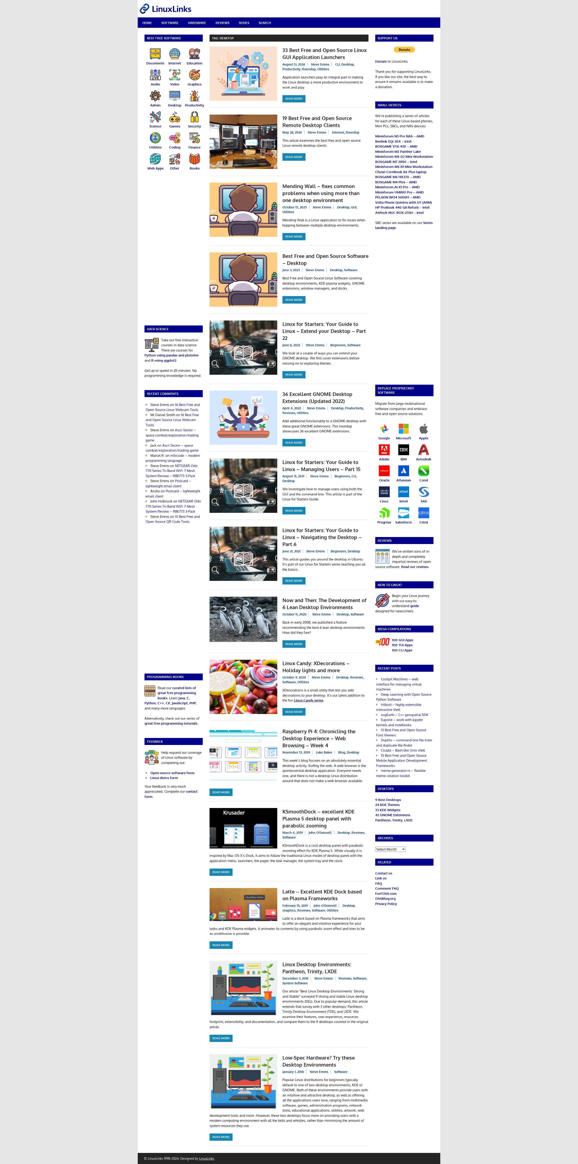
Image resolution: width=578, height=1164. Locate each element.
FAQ (378, 883)
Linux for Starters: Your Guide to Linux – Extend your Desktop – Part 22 (324, 331)
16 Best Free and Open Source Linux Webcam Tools (172, 420)
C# (168, 703)
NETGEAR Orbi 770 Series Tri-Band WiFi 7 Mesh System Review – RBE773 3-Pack (172, 471)
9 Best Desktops (388, 800)
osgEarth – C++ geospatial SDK (404, 715)
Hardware (197, 23)
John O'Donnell (320, 832)
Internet (338, 132)
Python (150, 703)
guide (414, 606)
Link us (381, 878)
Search (265, 23)
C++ (161, 703)
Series (244, 23)
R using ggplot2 (163, 360)
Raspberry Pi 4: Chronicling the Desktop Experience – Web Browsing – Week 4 (318, 738)
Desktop (347, 64)
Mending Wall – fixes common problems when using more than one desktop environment (320, 193)
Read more (294, 98)
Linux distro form (164, 778)
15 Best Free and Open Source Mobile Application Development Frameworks (401, 760)
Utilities (323, 69)
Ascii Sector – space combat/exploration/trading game (172, 435)
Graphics (289, 910)
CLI (337, 64)
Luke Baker (324, 752)
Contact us (383, 873)
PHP (192, 703)
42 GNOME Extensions (392, 815)
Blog (341, 752)
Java (181, 698)
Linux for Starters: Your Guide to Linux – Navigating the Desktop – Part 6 (322, 537)
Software (170, 23)
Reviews (222, 23)
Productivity (291, 69)
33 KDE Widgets (387, 810)
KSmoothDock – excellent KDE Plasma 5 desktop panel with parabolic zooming (318, 818)
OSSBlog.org (385, 898)
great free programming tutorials (170, 723)
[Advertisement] (173, 251)
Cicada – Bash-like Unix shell (403, 750)
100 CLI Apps (402, 650)
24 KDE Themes (387, 805)
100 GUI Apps (402, 640)
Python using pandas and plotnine (171, 355)
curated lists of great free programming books (177, 693)
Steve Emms (320, 64)
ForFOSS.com (385, 893)
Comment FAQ (387, 888)
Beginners (338, 345)
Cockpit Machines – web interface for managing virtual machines (399, 684)
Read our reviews (415, 567)
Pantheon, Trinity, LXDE (394, 820)
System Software (295, 983)
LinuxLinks (206, 1158)
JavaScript (180, 703)
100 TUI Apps (402, 645)
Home (147, 23)
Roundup (309, 69)
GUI (354, 207)
